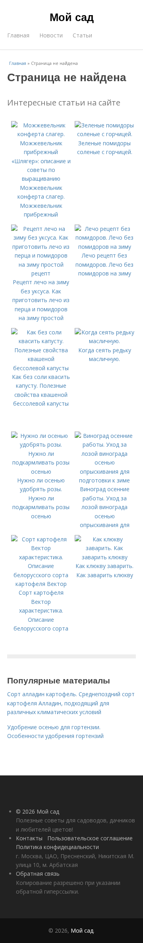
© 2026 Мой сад (37, 811)
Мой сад (72, 16)
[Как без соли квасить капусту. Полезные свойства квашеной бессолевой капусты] (41, 368)
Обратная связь (38, 873)
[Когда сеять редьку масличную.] (104, 341)
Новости (51, 35)
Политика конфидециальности (57, 847)
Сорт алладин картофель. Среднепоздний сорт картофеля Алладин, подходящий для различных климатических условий (71, 703)
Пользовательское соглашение (90, 838)
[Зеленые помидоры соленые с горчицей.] (104, 134)
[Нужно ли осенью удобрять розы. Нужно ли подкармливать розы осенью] (41, 471)
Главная (18, 35)
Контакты (29, 838)
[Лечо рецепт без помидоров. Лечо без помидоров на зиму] (104, 246)
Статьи (82, 35)
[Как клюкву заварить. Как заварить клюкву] (104, 557)
